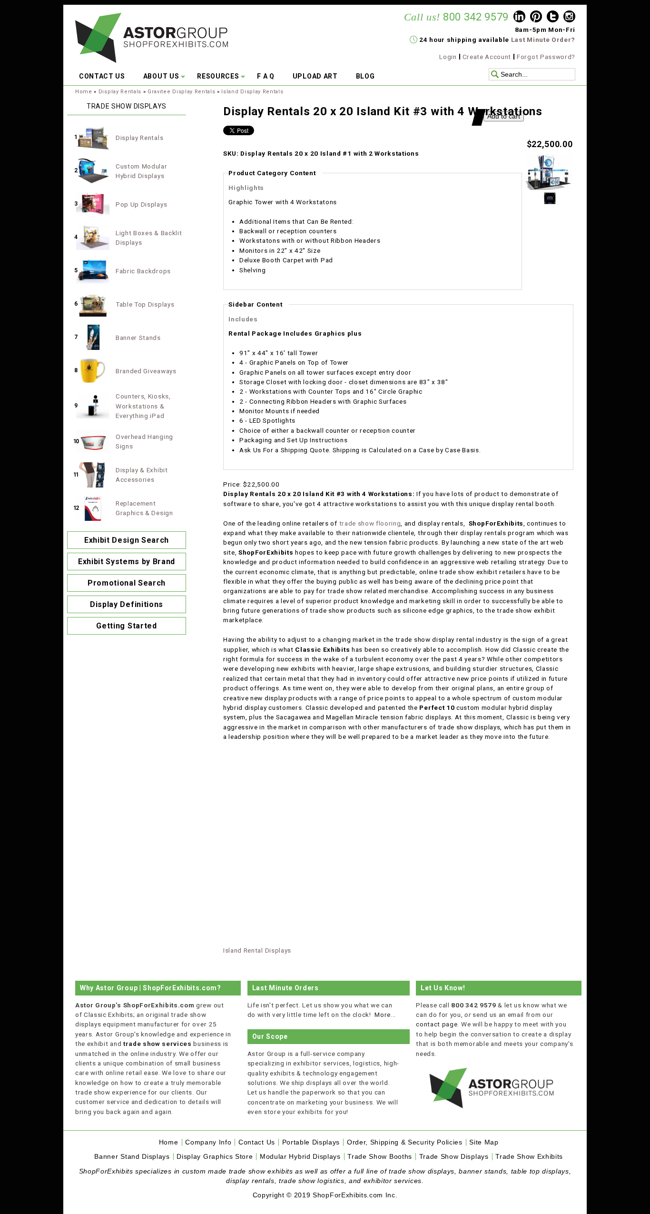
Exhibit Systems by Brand (126, 561)
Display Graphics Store (215, 1156)
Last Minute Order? (543, 39)
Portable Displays (311, 1142)
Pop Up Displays (141, 204)
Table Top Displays (145, 304)
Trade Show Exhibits (529, 1156)
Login (447, 57)
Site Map (483, 1142)
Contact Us (256, 1142)
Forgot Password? (546, 57)
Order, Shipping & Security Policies (405, 1142)
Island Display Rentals (252, 92)
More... (385, 1014)
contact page (436, 1024)
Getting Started (126, 625)
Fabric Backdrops (143, 271)
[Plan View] (550, 202)
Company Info (208, 1142)
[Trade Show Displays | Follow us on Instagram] (569, 17)
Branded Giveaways (146, 371)
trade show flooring (370, 523)
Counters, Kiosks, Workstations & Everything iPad (143, 405)
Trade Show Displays (454, 1156)
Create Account (487, 57)
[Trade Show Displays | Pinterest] (536, 17)
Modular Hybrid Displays (300, 1156)
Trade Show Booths (379, 1156)
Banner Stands (138, 337)
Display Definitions (126, 604)
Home (83, 92)
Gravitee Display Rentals (181, 92)
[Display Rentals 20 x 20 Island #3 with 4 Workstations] (549, 187)
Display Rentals (119, 92)
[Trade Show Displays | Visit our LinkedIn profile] (519, 17)
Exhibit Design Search (126, 540)
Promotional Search (127, 582)
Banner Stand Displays (131, 1156)
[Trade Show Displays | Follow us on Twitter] (553, 17)
